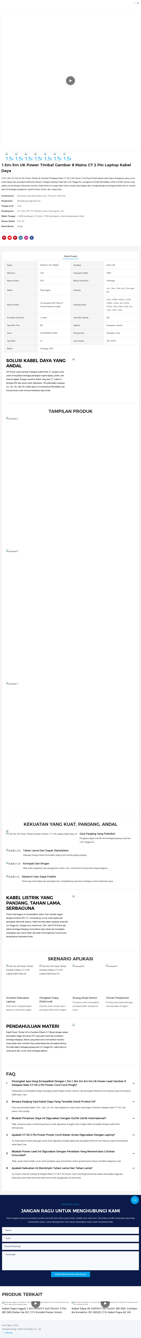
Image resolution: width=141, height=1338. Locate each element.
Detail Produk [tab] (70, 256)
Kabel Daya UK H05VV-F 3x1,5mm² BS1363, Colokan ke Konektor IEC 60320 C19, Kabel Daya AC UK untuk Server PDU (104, 1310)
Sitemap (8, 1333)
